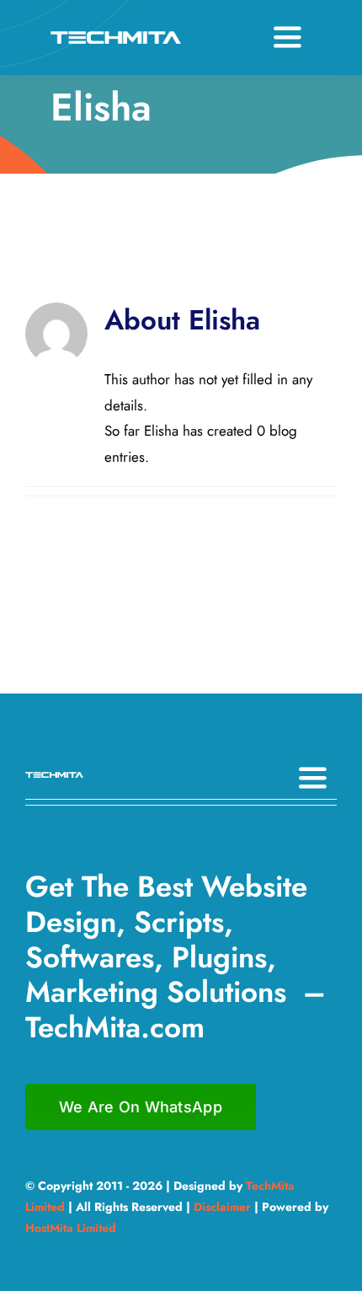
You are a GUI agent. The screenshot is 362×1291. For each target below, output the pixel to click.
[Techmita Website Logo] (116, 38)
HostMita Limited (70, 1227)
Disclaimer (222, 1206)
